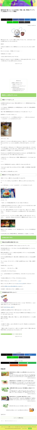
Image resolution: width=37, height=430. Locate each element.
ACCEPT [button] (30, 428)
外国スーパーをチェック (17, 84)
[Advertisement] (18, 15)
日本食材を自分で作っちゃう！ (18, 90)
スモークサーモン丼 (20, 283)
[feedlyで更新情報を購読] (27, 363)
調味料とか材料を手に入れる (17, 82)
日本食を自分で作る (15, 87)
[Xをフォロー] (9, 363)
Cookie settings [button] (24, 428)
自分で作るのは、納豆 (8, 307)
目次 (17, 80)
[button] (24, 22)
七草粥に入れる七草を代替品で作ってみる (12, 286)
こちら (19, 280)
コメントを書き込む (18, 417)
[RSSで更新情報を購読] (18, 365)
